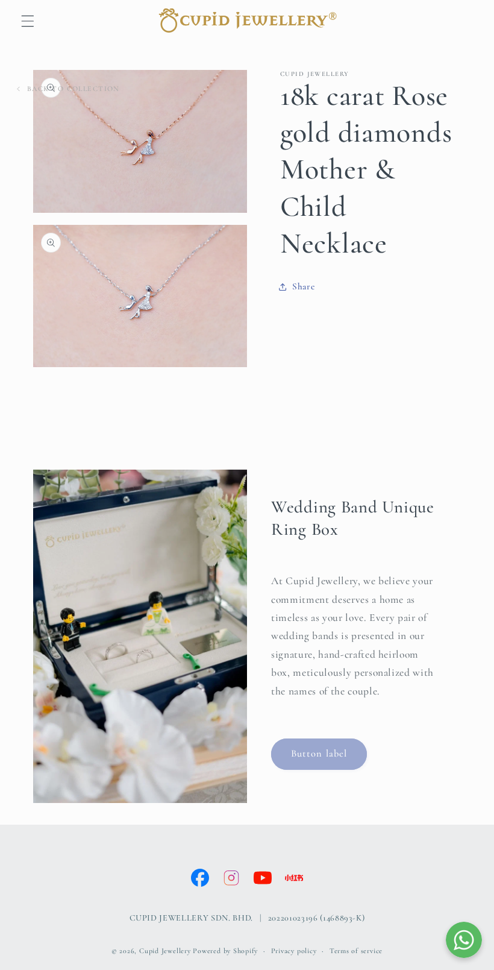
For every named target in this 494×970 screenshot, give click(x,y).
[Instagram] (231, 878)
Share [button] (303, 286)
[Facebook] (200, 878)
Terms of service (356, 950)
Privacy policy (294, 950)
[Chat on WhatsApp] (464, 940)
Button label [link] (319, 754)
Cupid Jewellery (165, 950)
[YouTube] (263, 878)
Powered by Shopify (225, 950)
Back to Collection (73, 88)
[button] (27, 21)
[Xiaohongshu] (294, 878)
